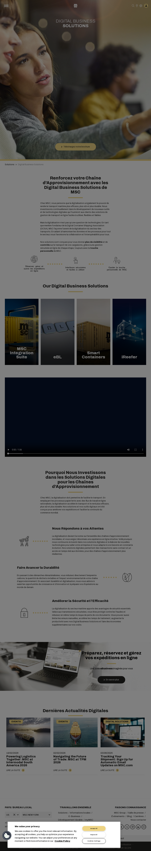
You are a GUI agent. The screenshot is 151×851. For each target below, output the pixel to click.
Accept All (94, 828)
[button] (7, 835)
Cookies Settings (93, 841)
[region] (64, 834)
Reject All (93, 834)
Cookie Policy (62, 841)
